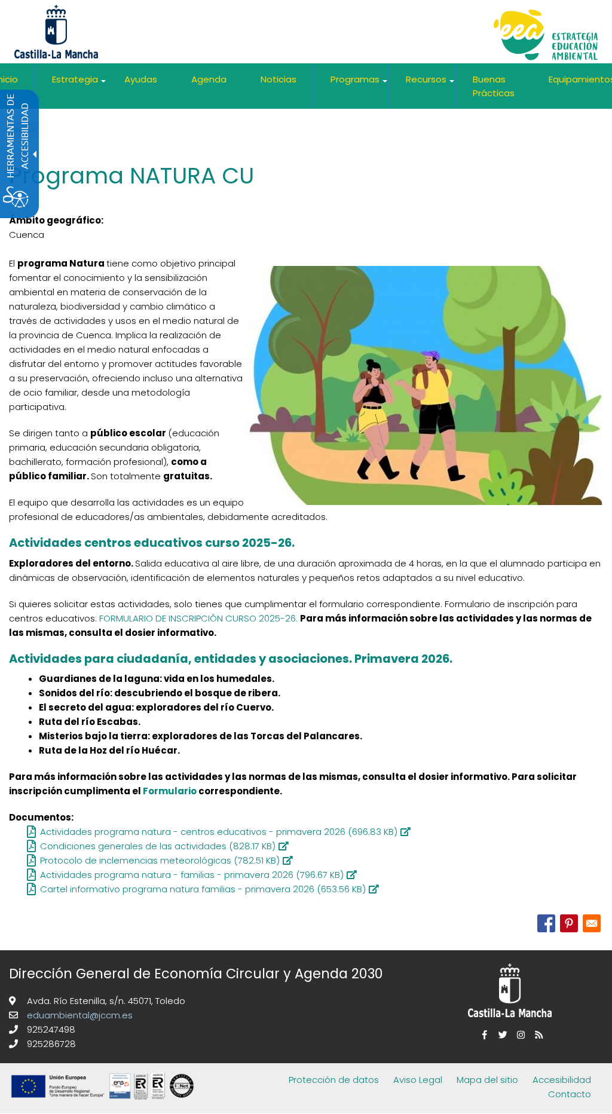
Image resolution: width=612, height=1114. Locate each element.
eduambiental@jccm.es (79, 1015)
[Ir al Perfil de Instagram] (519, 1035)
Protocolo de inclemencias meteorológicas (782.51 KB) (160, 860)
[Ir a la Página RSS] (536, 1035)
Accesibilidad (562, 1079)
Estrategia (79, 84)
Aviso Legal (417, 1079)
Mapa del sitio (487, 1079)
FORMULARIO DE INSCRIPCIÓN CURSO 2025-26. (198, 618)
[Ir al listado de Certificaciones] (105, 1105)
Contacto (569, 1094)
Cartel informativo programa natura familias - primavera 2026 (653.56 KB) (203, 889)
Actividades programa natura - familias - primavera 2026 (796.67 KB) (192, 874)
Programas (359, 84)
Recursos (430, 84)
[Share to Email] (592, 923)
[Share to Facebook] (546, 923)
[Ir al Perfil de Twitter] (501, 1035)
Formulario (170, 791)
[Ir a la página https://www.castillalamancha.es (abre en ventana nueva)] (56, 31)
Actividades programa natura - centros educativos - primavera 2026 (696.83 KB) (218, 831)
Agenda (209, 79)
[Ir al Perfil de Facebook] (483, 1035)
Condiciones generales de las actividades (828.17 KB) (158, 846)
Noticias (278, 79)
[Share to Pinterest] (569, 923)
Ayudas (140, 79)
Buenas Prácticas (494, 86)
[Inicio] (546, 36)
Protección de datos (334, 1079)
